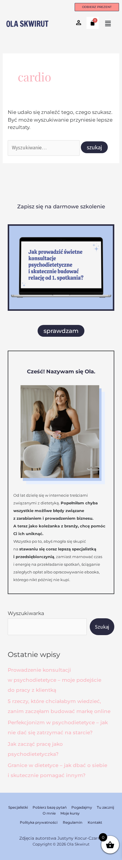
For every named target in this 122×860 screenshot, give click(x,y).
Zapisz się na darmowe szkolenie (61, 206)
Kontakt (95, 822)
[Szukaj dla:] (44, 148)
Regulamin (72, 822)
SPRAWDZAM (61, 330)
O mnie (49, 813)
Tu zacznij (105, 807)
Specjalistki (18, 807)
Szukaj (102, 627)
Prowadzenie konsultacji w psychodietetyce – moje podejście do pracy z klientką (54, 680)
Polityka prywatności (38, 822)
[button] (108, 23)
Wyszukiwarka (26, 613)
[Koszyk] (92, 23)
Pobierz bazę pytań (50, 807)
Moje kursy (70, 813)
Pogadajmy (81, 807)
